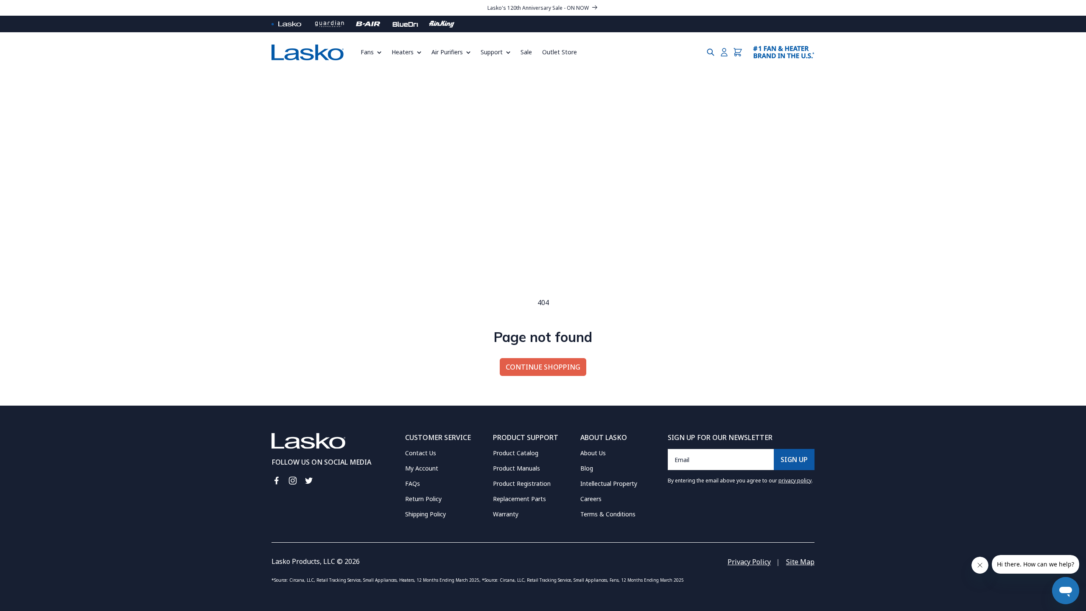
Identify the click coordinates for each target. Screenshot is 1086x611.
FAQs (412, 483)
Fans (367, 52)
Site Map (800, 561)
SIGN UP (794, 459)
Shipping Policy (425, 514)
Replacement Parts (519, 499)
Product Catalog (515, 453)
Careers (591, 499)
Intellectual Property (608, 483)
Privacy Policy (749, 561)
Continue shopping (543, 367)
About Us (593, 453)
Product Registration (522, 483)
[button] (373, 52)
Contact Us (420, 453)
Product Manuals (516, 468)
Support (492, 52)
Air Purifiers (447, 52)
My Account (421, 468)
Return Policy (423, 499)
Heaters (403, 52)
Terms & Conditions (607, 514)
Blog (586, 468)
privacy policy (795, 480)
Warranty (505, 514)
